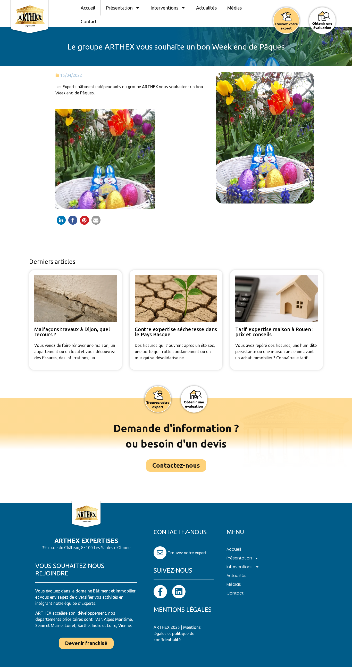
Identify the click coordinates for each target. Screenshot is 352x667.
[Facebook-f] (160, 591)
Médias (234, 7)
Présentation (119, 7)
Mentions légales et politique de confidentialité (177, 633)
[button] (61, 220)
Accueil (88, 7)
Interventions (164, 7)
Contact (89, 21)
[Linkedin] (179, 591)
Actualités (206, 7)
